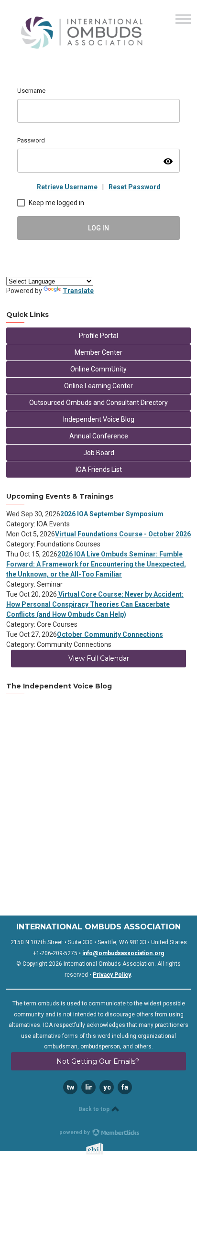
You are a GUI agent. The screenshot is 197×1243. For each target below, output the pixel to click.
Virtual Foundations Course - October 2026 (123, 534)
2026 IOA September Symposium (112, 514)
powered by (75, 1132)
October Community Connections (110, 634)
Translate (78, 290)
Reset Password (135, 187)
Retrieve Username (67, 187)
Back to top (94, 1109)
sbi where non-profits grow (107, 1149)
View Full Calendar (98, 658)
